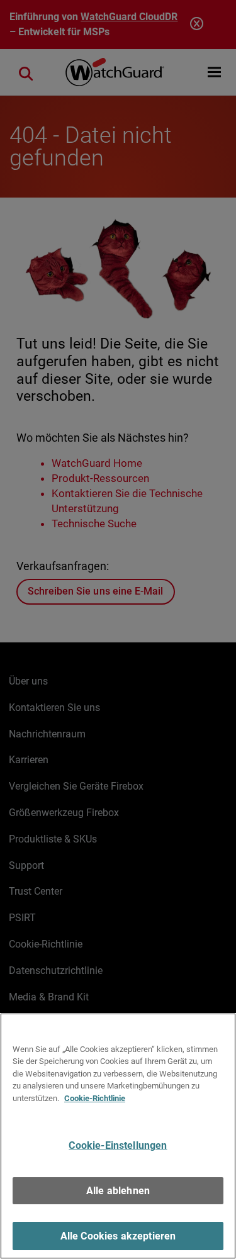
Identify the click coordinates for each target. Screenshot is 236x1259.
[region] (118, 1136)
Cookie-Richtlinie (94, 1098)
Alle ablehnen (118, 1191)
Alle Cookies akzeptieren (118, 1236)
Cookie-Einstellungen (118, 1145)
